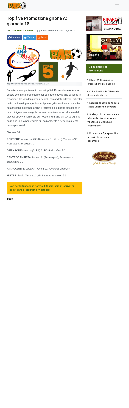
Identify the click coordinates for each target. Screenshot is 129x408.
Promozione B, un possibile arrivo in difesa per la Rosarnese (102, 137)
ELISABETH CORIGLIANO (21, 30)
